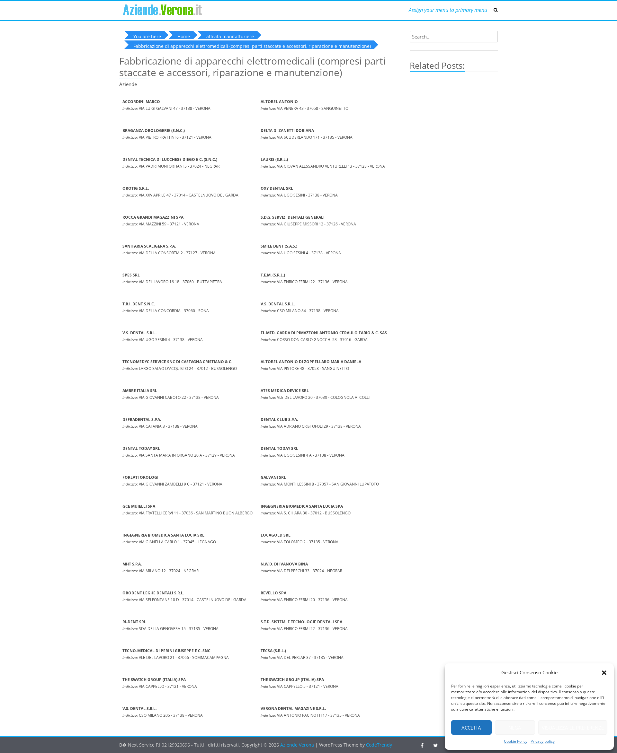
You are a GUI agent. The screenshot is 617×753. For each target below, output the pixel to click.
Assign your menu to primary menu (448, 9)
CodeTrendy (379, 745)
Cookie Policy (515, 741)
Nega (514, 727)
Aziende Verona (297, 745)
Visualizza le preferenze (573, 727)
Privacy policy (543, 741)
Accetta (471, 727)
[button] (604, 673)
